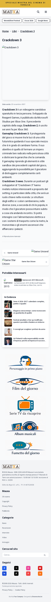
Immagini (5, 542)
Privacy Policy (7, 506)
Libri (14, 31)
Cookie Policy (20, 590)
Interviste (5, 533)
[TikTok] (16, 573)
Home (5, 31)
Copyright (5, 501)
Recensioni (6, 528)
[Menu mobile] (46, 12)
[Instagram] (28, 568)
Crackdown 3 (27, 31)
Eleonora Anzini (37, 596)
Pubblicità (5, 511)
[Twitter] (16, 568)
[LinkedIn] (4, 573)
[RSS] (40, 573)
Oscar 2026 (28, 21)
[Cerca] (38, 12)
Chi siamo (6, 497)
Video (4, 537)
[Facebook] (4, 568)
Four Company (18, 596)
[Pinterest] (28, 573)
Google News (43, 21)
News (4, 523)
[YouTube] (40, 568)
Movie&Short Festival (12, 21)
